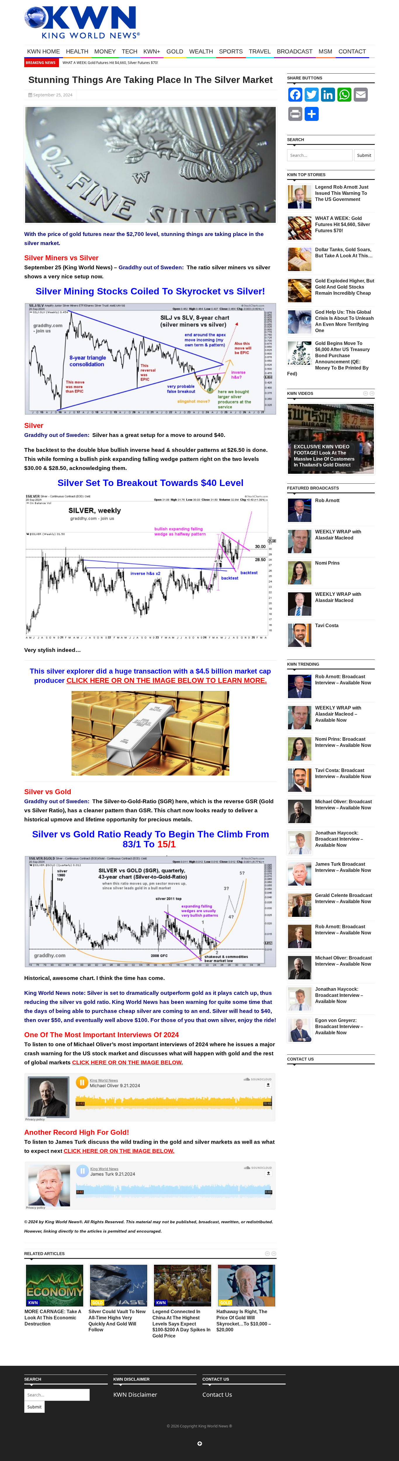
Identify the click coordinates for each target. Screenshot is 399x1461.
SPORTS (231, 51)
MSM (325, 51)
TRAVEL (260, 51)
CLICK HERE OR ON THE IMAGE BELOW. (127, 1062)
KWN (33, 1302)
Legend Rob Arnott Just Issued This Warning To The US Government (341, 193)
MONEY (105, 51)
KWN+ (151, 51)
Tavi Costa (327, 625)
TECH (129, 51)
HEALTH (77, 51)
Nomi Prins (327, 563)
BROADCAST (295, 51)
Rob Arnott (327, 500)
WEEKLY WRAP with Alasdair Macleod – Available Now (338, 714)
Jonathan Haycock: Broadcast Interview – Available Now (339, 839)
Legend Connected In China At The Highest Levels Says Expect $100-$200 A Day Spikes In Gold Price (181, 1323)
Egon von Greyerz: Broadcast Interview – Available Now (339, 1026)
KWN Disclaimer (135, 1394)
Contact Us (217, 1394)
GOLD (174, 51)
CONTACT (352, 51)
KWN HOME (43, 51)
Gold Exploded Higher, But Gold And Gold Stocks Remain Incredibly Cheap (344, 287)
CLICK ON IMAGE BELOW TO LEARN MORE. (167, 680)
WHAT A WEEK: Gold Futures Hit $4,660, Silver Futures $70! (109, 62)
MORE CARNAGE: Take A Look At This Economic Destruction (53, 1317)
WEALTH (201, 51)
